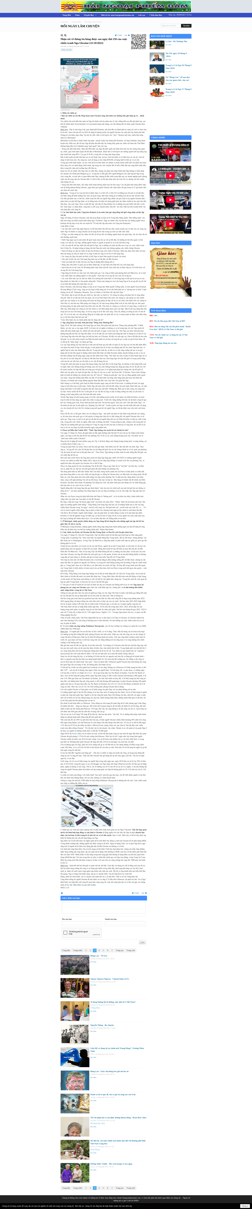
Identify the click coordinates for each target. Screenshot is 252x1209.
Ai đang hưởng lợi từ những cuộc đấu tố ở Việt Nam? (113, 1002)
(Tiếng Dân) (95, 1008)
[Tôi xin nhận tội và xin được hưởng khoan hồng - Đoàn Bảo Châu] (75, 1126)
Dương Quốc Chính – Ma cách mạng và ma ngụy (111, 1164)
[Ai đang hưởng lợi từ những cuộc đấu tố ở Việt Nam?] (75, 1011)
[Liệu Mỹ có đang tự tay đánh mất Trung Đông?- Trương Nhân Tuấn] (75, 1057)
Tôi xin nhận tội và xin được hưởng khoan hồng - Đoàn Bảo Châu (118, 1118)
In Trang (62, 893)
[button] (90, 15)
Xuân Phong (95, 1150)
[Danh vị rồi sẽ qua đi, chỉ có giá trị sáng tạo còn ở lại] (75, 1103)
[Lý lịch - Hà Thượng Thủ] (157, 45)
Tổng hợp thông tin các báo (165, 343)
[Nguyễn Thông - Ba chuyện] (75, 1034)
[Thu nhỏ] (62, 35)
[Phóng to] (65, 35)
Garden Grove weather (170, 134)
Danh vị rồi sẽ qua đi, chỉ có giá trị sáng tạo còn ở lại (112, 1094)
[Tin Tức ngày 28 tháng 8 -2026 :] (157, 57)
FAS (109, 612)
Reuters (75, 734)
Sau (126, 35)
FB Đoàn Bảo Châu (97, 1123)
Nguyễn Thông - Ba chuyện (102, 1025)
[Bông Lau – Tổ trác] (75, 965)
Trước (119, 35)
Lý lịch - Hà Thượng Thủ (176, 41)
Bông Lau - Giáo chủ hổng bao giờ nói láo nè (109, 1071)
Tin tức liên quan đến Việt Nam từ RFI (169, 321)
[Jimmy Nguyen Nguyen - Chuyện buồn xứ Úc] (75, 988)
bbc (155, 316)
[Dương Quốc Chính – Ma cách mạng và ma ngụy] (75, 1173)
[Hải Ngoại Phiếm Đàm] (126, 6)
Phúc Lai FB (66, 50)
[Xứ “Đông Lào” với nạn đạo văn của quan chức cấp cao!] (157, 80)
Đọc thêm (93, 962)
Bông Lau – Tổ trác (98, 956)
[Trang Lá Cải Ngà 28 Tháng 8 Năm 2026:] (157, 68)
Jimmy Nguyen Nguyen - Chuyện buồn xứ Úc (109, 979)
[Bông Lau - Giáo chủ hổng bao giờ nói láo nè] (75, 1080)
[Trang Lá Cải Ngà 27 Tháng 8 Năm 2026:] (157, 92)
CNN (63, 725)
